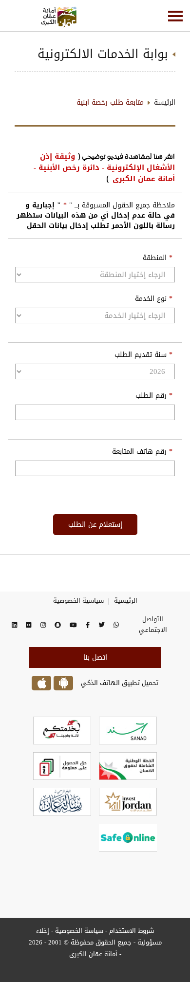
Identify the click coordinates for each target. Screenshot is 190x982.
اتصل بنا (95, 657)
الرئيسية (125, 600)
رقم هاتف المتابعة (142, 452)
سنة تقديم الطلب (143, 355)
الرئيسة (164, 102)
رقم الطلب (153, 396)
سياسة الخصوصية (78, 931)
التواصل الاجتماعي (153, 624)
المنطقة (157, 258)
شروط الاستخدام (131, 931)
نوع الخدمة (153, 299)
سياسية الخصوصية (78, 600)
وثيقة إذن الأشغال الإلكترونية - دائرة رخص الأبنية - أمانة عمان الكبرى (104, 167)
